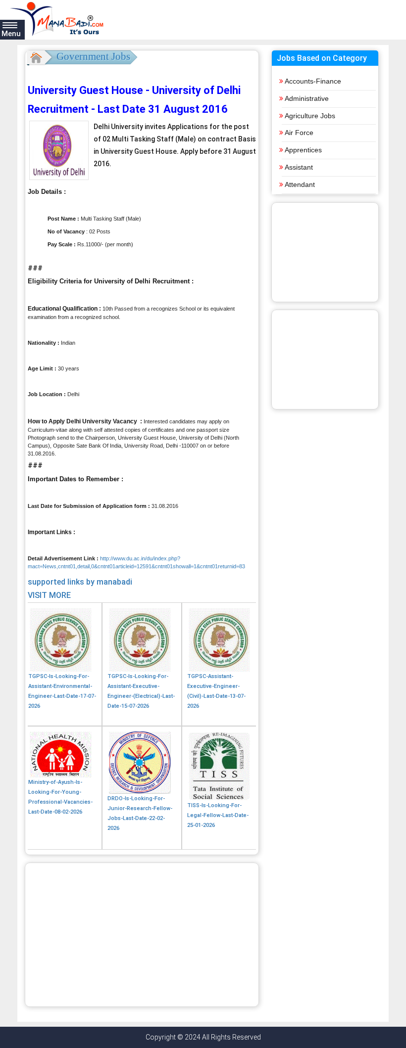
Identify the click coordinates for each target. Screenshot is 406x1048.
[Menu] (9, 24)
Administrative (307, 98)
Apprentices (303, 150)
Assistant (299, 167)
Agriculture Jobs (310, 116)
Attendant (300, 184)
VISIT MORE (49, 595)
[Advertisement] (142, 935)
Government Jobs (93, 56)
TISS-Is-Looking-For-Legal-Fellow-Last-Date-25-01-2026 (218, 815)
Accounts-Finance (313, 81)
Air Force (299, 133)
